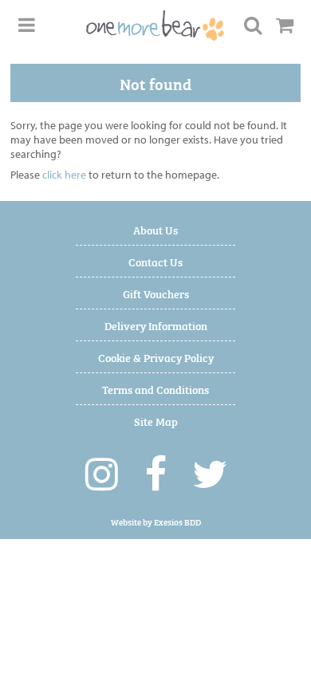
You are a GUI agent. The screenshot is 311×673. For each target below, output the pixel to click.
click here (64, 174)
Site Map (156, 420)
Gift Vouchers (156, 293)
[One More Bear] (155, 25)
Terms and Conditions (155, 388)
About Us (155, 229)
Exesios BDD (177, 522)
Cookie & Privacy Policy (156, 356)
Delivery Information (155, 325)
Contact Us (155, 261)
